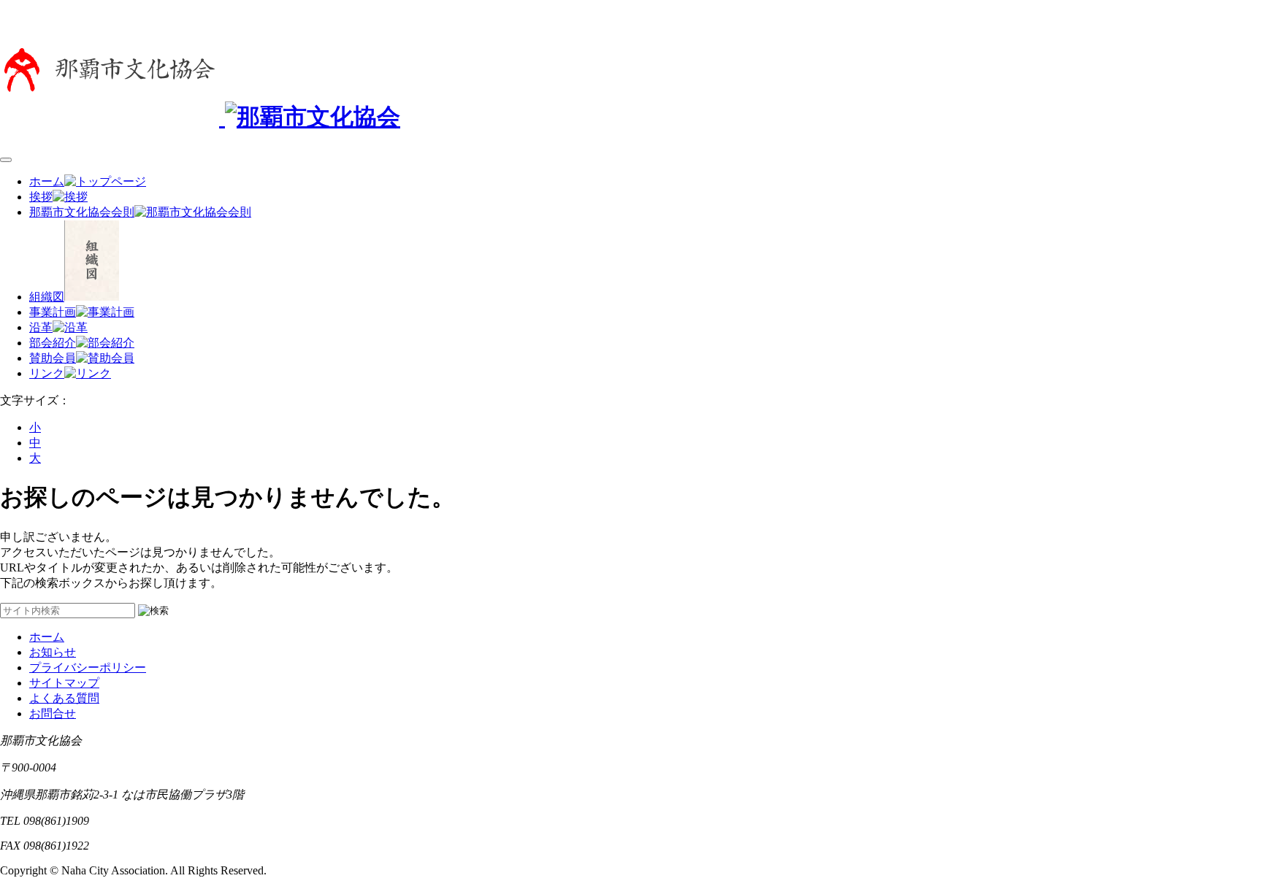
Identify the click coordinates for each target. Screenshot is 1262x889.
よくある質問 (64, 698)
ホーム (46, 637)
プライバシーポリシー (87, 667)
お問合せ (52, 713)
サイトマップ (64, 683)
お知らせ (52, 652)
